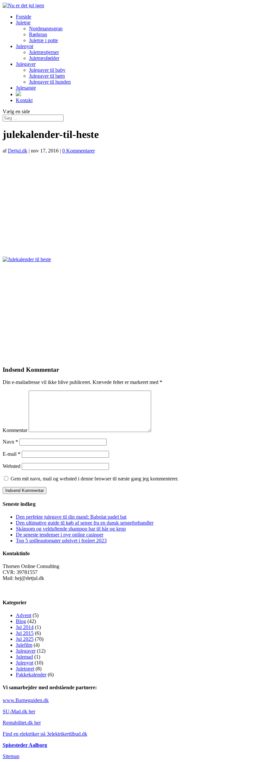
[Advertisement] (135, 205)
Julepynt (24, 46)
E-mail (11, 454)
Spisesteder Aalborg (25, 745)
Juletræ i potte (43, 40)
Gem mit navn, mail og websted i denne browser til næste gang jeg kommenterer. (94, 478)
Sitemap (11, 756)
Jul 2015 (25, 633)
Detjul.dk (17, 150)
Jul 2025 (25, 639)
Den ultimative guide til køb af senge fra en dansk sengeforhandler (84, 523)
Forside (23, 16)
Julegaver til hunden (50, 82)
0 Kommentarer (78, 150)
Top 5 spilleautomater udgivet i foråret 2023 (61, 540)
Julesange (26, 88)
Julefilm (24, 645)
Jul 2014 (25, 627)
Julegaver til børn (47, 76)
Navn (10, 442)
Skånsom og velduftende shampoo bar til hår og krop (71, 528)
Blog (21, 621)
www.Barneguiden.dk (26, 700)
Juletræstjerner (44, 52)
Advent (23, 615)
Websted (11, 466)
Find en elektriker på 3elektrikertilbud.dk (45, 734)
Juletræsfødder (44, 58)
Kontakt (24, 100)
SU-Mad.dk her (19, 711)
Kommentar (15, 430)
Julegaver (26, 64)
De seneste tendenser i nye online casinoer (59, 534)
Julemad (24, 657)
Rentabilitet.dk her (22, 722)
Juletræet (25, 668)
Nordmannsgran (46, 28)
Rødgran (38, 34)
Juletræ (23, 22)
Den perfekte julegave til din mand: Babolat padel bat (71, 517)
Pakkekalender (31, 674)
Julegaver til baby (47, 70)
